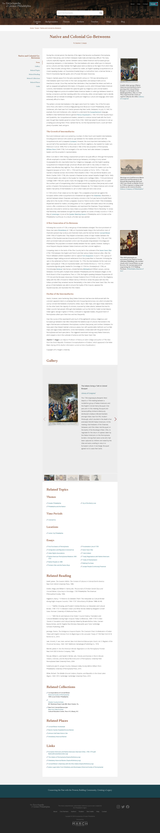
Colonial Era (52, 520)
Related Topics (35, 70)
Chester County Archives (56, 702)
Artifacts (80, 22)
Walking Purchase (88, 563)
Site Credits (90, 811)
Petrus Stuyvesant (83, 115)
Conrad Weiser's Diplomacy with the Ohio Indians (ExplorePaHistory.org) (71, 764)
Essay (38, 62)
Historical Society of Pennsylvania (58, 695)
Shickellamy (62, 230)
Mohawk (86, 269)
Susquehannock (95, 112)
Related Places (35, 82)
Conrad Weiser (105, 233)
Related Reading (34, 74)
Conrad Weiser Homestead (56, 726)
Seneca (59, 269)
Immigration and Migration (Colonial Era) (61, 550)
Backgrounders (52, 22)
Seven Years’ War (106, 250)
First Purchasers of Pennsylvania (58, 546)
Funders (81, 811)
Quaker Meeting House (77, 214)
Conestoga (55, 214)
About (132, 4)
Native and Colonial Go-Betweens (80, 37)
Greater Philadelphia (54, 503)
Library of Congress (88, 393)
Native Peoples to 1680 (55, 562)
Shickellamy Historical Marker (57, 736)
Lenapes (73, 141)
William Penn (51, 149)
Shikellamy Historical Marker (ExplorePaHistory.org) (64, 760)
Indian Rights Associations (56, 553)
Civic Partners (64, 811)
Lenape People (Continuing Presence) (94, 566)
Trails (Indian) (86, 553)
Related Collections (33, 78)
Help (138, 4)
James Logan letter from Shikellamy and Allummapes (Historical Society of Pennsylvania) (75, 767)
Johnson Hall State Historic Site (58, 733)
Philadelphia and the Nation (57, 506)
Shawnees (97, 196)
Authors (73, 811)
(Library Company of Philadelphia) (131, 189)
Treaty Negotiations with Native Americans (95, 556)
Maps (108, 22)
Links (38, 86)
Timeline (94, 22)
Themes (66, 22)
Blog (123, 22)
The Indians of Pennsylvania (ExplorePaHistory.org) (64, 757)
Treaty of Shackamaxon (89, 560)
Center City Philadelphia (55, 533)
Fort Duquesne (87, 256)
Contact (145, 4)
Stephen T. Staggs (81, 43)
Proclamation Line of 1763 (90, 546)
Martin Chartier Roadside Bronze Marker (61, 730)
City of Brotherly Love (89, 503)
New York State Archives (55, 709)
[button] (115, 419)
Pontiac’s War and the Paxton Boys (59, 565)
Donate (153, 4)
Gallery (37, 66)
